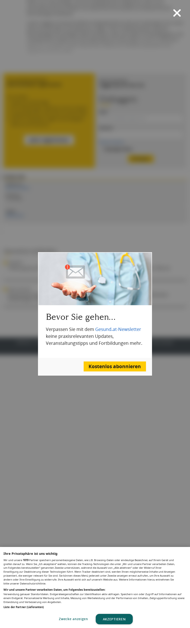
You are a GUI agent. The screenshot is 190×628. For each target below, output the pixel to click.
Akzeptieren (114, 619)
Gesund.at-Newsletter (118, 329)
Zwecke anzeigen (73, 619)
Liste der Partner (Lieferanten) (23, 607)
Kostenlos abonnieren (115, 366)
